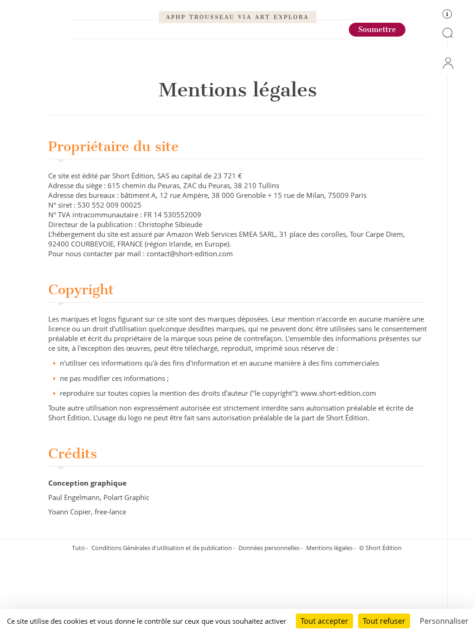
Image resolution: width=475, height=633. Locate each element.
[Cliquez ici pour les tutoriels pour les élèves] (447, 15)
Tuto (79, 548)
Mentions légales (330, 548)
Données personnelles (269, 548)
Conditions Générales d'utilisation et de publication (162, 548)
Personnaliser (444, 621)
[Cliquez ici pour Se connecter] (447, 63)
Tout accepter (324, 621)
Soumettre (377, 29)
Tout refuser (384, 621)
